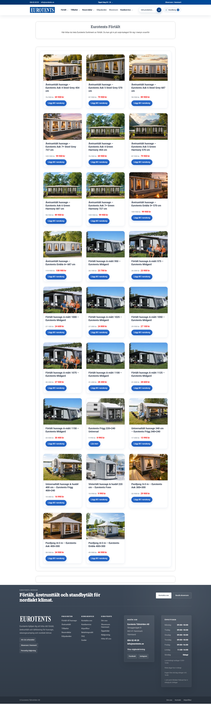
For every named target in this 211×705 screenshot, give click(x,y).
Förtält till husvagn (69, 620)
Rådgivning (105, 635)
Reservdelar (87, 10)
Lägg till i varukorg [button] (56, 103)
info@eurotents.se (47, 2)
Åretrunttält (66, 624)
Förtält (63, 10)
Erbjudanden (102, 10)
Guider (84, 640)
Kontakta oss (164, 595)
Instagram (143, 656)
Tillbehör (74, 10)
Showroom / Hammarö (173, 2)
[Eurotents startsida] (42, 9)
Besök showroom (182, 595)
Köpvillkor (85, 628)
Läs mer (94, 444)
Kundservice (125, 10)
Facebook (132, 656)
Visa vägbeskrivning (136, 649)
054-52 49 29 (34, 2)
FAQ (83, 636)
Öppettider (105, 631)
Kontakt (178, 700)
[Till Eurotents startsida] (37, 618)
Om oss (104, 620)
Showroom (113, 10)
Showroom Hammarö (105, 625)
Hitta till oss (106, 639)
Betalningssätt (87, 632)
